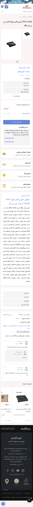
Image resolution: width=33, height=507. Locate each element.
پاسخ (17, 344)
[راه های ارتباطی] (29, 500)
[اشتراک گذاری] (17, 62)
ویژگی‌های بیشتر (16, 96)
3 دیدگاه (22, 75)
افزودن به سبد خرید (16, 122)
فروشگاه (30, 17)
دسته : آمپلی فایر (24, 71)
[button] (6, 6)
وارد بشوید (8, 336)
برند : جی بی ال (24, 67)
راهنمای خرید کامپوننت (7, 493)
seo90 (7, 497)
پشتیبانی (4, 497)
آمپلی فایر (25, 17)
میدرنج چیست (27, 493)
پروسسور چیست (18, 493)
